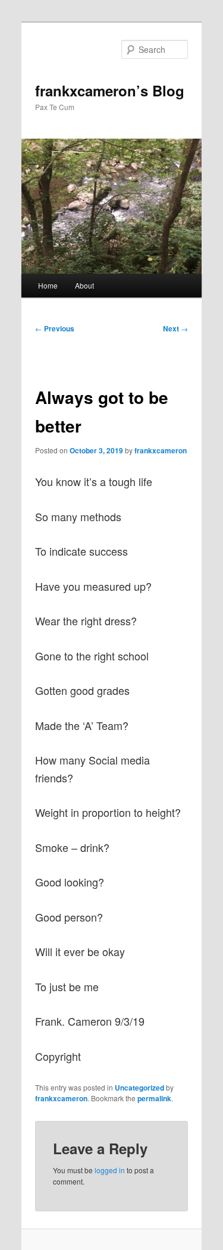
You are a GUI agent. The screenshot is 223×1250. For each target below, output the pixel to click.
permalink (154, 1098)
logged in (110, 1170)
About (84, 285)
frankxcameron (160, 450)
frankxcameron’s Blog (109, 90)
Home (48, 285)
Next (175, 328)
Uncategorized (139, 1087)
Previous (54, 328)
